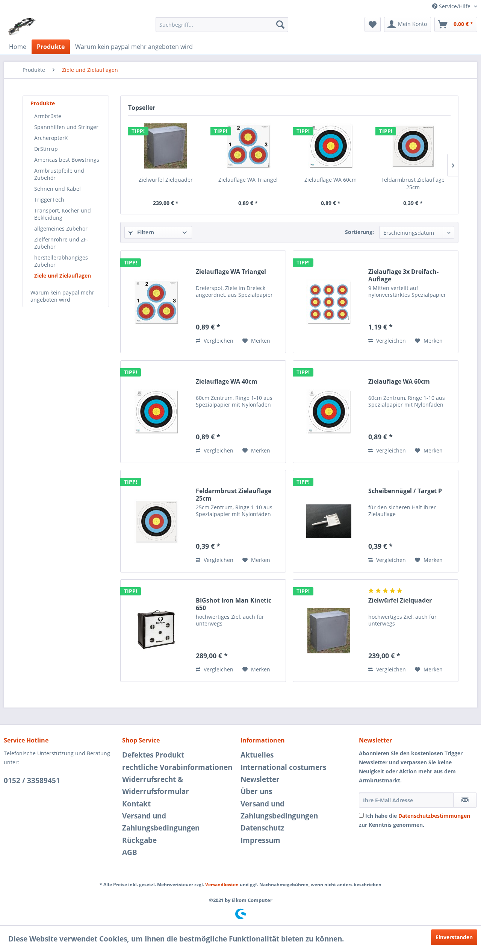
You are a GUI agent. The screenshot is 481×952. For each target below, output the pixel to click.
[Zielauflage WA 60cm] (330, 146)
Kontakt (136, 804)
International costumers (283, 767)
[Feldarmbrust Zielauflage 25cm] (413, 146)
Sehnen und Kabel (57, 188)
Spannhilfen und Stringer (66, 127)
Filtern (145, 232)
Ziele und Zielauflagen (62, 275)
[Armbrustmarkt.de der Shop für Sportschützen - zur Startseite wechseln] (22, 26)
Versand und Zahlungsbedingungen (161, 822)
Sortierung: (359, 231)
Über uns (256, 791)
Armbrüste (47, 116)
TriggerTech (49, 199)
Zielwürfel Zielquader (166, 179)
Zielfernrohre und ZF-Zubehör (61, 243)
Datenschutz (262, 828)
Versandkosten (222, 884)
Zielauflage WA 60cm (330, 179)
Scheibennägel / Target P (405, 491)
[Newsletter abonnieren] (465, 800)
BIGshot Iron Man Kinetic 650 (233, 604)
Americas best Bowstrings (66, 159)
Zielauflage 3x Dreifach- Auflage (403, 275)
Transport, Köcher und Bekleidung (62, 214)
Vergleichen (217, 340)
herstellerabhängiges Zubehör (61, 261)
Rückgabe (139, 840)
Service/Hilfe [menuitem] (454, 6)
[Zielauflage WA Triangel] (248, 146)
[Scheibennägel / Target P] (329, 521)
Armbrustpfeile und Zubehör (59, 174)
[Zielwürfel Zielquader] (165, 146)
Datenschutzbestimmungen (434, 815)
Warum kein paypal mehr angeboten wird (62, 296)
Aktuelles (257, 755)
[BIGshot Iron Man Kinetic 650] (156, 630)
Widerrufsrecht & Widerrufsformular (155, 785)
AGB (129, 852)
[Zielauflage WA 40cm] (156, 411)
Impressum (260, 840)
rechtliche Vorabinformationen (177, 767)
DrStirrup (46, 148)
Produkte (42, 103)
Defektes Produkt (153, 755)
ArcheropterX (51, 137)
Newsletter (260, 779)
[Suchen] (280, 24)
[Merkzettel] (373, 24)
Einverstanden (454, 937)
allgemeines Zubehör (61, 228)
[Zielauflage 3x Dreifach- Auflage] (329, 301)
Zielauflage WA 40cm (226, 382)
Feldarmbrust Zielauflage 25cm (413, 183)
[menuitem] (222, 24)
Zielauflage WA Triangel (248, 179)
